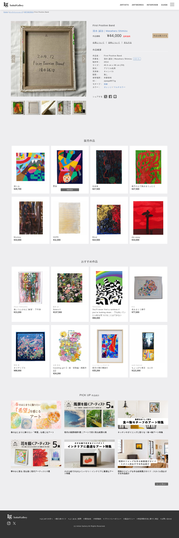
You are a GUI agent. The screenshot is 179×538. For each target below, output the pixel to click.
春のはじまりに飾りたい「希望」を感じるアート (32, 432)
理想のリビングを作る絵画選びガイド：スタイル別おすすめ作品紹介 (142, 472)
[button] (84, 59)
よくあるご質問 (75, 519)
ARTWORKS (138, 5)
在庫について (98, 43)
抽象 (106, 84)
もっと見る (160, 484)
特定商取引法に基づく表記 (148, 519)
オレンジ (108, 87)
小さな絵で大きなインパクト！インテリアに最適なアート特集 (88, 472)
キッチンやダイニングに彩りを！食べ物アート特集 (141, 432)
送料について (114, 43)
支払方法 (128, 43)
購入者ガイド (61, 519)
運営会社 (88, 519)
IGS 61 (137, 59)
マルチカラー (120, 87)
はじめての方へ (47, 519)
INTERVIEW (152, 5)
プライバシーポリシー (112, 519)
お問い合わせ (167, 519)
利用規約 (97, 519)
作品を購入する (160, 36)
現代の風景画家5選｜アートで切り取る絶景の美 (85, 432)
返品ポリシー (130, 519)
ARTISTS (124, 5)
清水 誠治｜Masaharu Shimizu (110, 31)
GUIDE (164, 5)
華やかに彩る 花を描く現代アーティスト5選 (30, 471)
